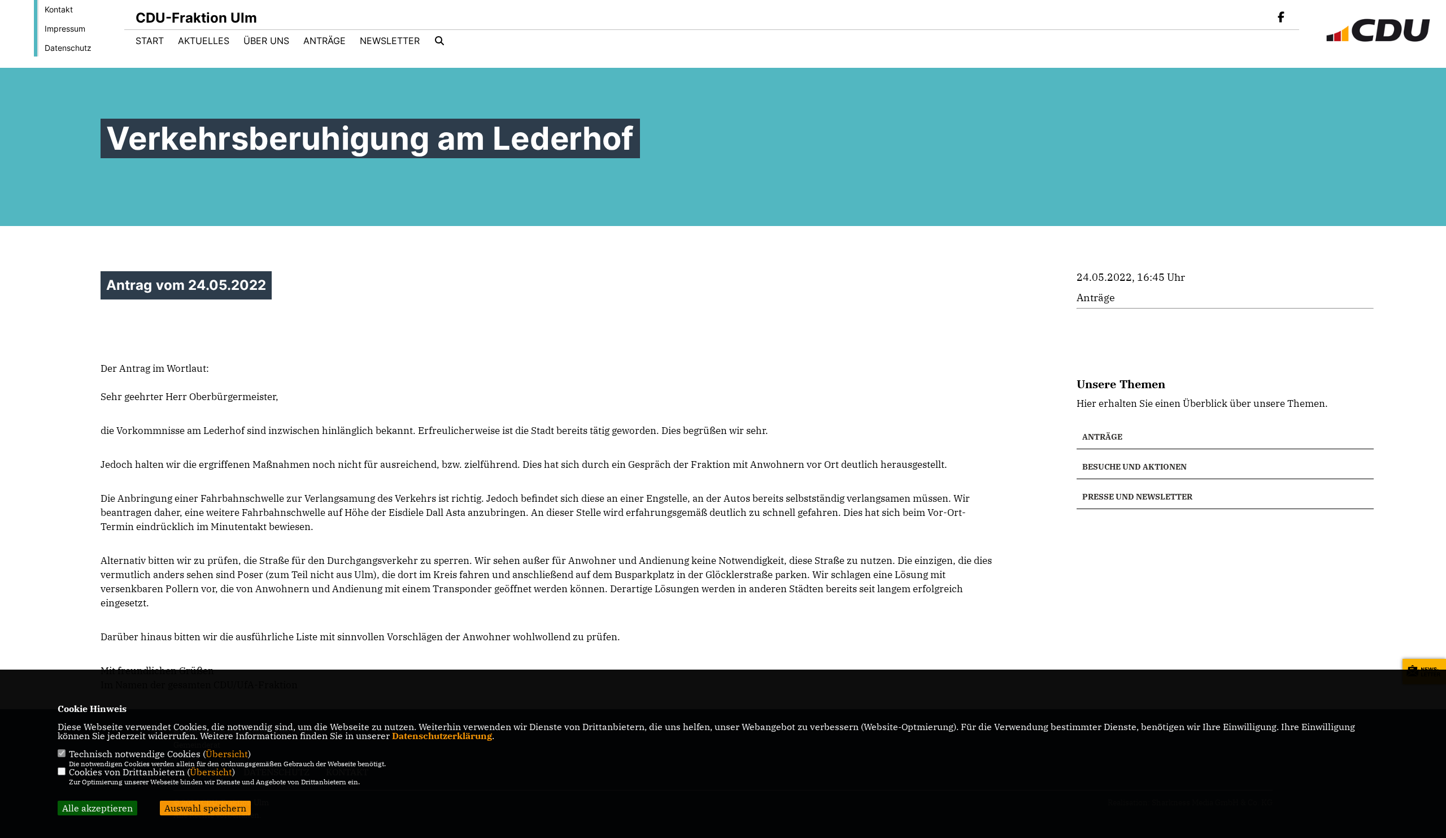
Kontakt (59, 9)
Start (150, 40)
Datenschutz (68, 48)
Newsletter (390, 40)
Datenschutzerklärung (442, 735)
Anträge (324, 40)
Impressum (65, 28)
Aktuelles (203, 40)
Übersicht (227, 753)
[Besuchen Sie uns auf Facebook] (1281, 18)
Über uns (266, 40)
